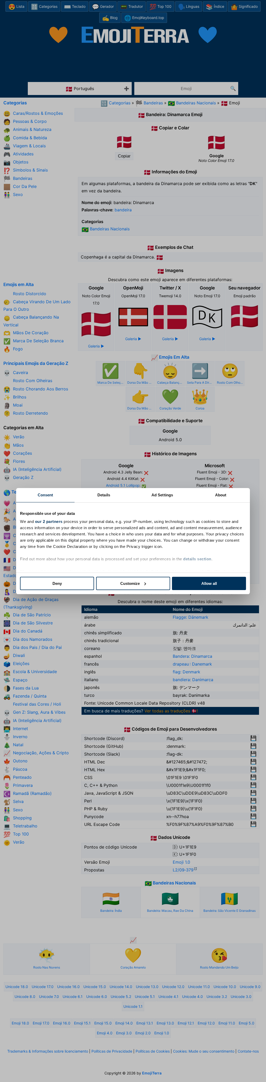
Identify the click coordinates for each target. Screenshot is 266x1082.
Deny (57, 583)
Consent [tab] (45, 495)
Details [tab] (103, 495)
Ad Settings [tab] (162, 495)
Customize (130, 583)
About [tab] (221, 495)
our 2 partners (49, 521)
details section (197, 559)
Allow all (209, 583)
